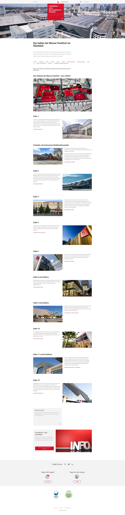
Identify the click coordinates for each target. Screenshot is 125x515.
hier (38, 70)
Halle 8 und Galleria (71, 61)
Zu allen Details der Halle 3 (38, 183)
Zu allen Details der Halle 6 (69, 261)
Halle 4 (52, 61)
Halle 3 (47, 61)
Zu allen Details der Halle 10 (38, 338)
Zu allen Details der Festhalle (69, 162)
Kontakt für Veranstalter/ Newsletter (61, 63)
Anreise (77, 481)
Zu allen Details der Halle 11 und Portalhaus (72, 367)
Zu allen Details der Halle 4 (69, 209)
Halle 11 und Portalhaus (41, 63)
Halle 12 (50, 63)
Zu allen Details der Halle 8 (38, 287)
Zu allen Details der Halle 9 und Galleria (71, 312)
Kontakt (48, 481)
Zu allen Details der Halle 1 (38, 129)
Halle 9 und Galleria (81, 61)
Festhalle (41, 61)
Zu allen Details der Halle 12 (38, 393)
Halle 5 (58, 61)
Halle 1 (35, 61)
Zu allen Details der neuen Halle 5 (39, 232)
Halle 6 (63, 61)
